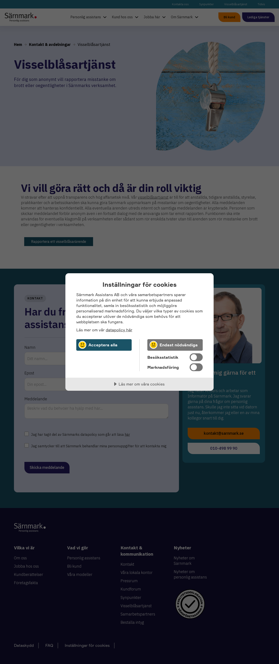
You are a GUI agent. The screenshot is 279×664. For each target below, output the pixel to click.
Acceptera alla (102, 344)
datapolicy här (119, 329)
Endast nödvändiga (179, 344)
